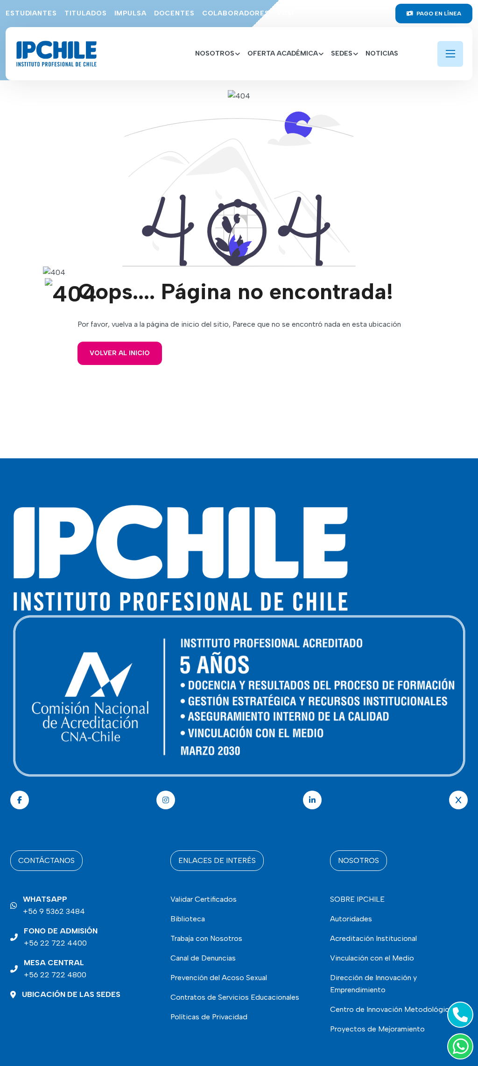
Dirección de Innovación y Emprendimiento (373, 983)
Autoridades (351, 918)
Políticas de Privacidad (208, 1016)
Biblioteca (187, 918)
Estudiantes (31, 13)
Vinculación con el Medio (372, 958)
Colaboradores (235, 13)
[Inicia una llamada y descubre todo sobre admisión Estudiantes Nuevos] (458, 1015)
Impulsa (130, 13)
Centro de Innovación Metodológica (391, 1009)
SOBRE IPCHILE (357, 899)
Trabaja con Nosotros (206, 938)
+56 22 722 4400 (61, 936)
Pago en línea (438, 13)
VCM (285, 13)
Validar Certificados (203, 899)
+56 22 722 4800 (55, 968)
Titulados (85, 13)
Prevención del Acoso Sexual (218, 977)
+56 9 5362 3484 (54, 905)
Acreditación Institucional (373, 938)
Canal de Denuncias (203, 958)
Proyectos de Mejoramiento (377, 1028)
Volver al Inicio (120, 353)
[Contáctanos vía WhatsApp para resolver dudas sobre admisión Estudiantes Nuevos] (458, 1046)
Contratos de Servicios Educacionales (234, 997)
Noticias (382, 53)
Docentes (174, 13)
